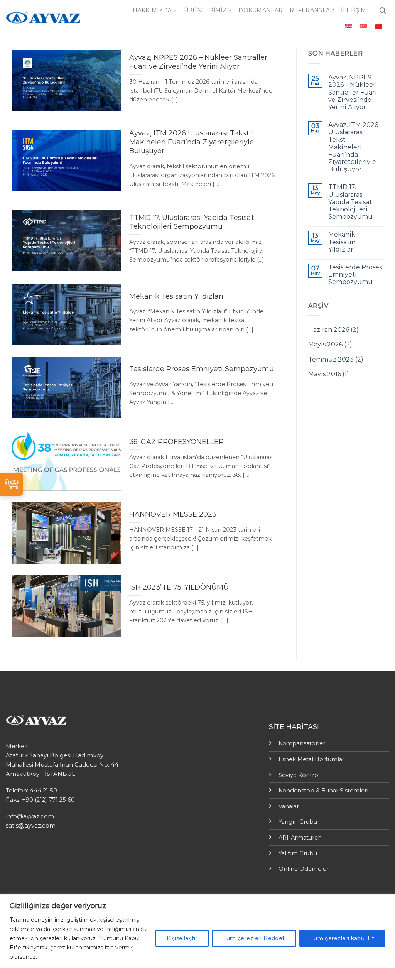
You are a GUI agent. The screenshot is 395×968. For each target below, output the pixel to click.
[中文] (378, 26)
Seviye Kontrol (299, 775)
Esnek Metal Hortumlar (311, 759)
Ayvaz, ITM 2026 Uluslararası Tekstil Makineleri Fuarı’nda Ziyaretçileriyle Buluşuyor (353, 147)
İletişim (353, 10)
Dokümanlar (260, 10)
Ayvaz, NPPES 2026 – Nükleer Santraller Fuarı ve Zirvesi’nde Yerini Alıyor (352, 92)
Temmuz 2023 (331, 359)
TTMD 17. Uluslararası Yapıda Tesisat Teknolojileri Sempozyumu (350, 201)
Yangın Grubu (298, 821)
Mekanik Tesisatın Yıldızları (342, 242)
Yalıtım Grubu (298, 853)
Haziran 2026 (328, 329)
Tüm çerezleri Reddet (254, 938)
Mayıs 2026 (325, 344)
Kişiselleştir (182, 938)
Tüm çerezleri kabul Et (342, 938)
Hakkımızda (152, 10)
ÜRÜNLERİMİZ (205, 10)
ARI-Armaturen (300, 837)
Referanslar (312, 10)
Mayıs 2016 (324, 374)
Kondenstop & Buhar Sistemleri (323, 790)
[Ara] (383, 10)
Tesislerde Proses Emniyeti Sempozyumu (355, 275)
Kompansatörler (302, 743)
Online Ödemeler (304, 868)
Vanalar (289, 806)
